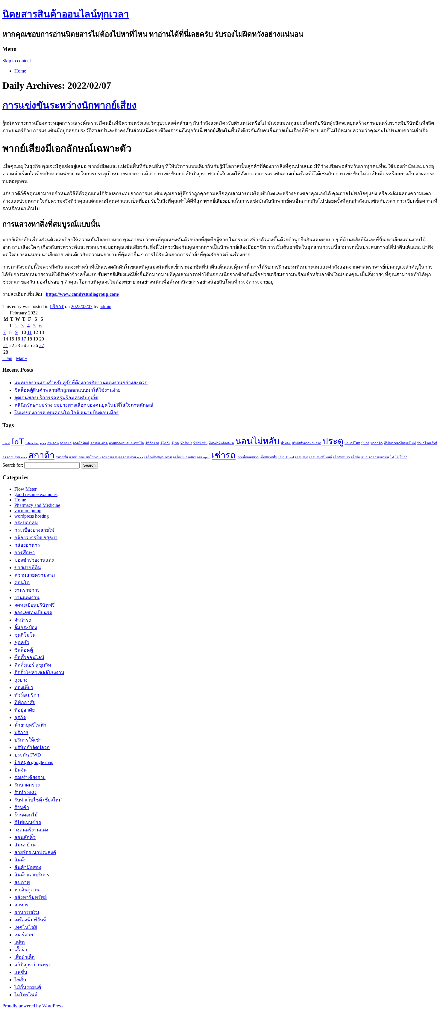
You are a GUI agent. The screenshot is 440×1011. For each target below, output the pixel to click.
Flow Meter (25, 489)
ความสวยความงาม (34, 575)
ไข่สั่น (20, 979)
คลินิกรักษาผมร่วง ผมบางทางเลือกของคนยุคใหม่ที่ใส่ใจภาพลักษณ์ (84, 405)
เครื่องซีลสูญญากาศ (158, 457)
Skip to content (16, 60)
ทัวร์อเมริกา (26, 694)
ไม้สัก (403, 457)
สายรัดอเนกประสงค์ (35, 852)
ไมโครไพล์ (25, 994)
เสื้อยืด (355, 457)
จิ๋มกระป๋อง (25, 627)
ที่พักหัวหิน (200, 443)
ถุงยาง (21, 679)
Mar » (21, 358)
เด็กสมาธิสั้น (268, 457)
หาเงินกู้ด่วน (27, 889)
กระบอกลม (26, 522)
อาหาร (21, 904)
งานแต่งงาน (27, 597)
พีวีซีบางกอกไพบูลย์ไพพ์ (400, 443)
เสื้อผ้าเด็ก (24, 957)
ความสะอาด (99, 443)
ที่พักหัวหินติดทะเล (221, 443)
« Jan (7, 358)
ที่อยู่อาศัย (24, 709)
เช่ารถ (224, 455)
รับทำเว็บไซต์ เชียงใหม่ (38, 799)
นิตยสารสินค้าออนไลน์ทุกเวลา (65, 14)
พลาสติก (377, 443)
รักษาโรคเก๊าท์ (427, 443)
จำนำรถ (22, 620)
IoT (17, 441)
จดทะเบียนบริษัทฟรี (34, 605)
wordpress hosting (31, 516)
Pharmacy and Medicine (37, 505)
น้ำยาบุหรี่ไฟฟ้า (30, 724)
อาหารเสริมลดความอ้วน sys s (122, 457)
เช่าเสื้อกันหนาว (248, 457)
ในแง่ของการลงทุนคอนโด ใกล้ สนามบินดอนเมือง (66, 412)
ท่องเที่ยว (23, 687)
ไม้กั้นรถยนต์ (27, 987)
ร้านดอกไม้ (26, 814)
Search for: (12, 465)
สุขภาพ (22, 882)
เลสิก (19, 942)
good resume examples (35, 494)
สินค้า (20, 859)
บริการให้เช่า (28, 739)
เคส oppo (203, 457)
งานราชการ (27, 590)
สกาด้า (41, 455)
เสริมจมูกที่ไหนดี (320, 457)
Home (20, 70)
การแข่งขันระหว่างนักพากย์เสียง (69, 105)
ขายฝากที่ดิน (27, 567)
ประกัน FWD (27, 754)
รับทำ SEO (25, 792)
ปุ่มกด (365, 443)
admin (105, 306)
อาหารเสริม (26, 912)
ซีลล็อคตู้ (23, 650)
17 (23, 338)
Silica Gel (32, 443)
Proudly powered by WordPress (32, 1005)
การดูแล (66, 443)
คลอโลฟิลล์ (81, 443)
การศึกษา (24, 552)
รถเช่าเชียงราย (29, 777)
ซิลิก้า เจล (152, 443)
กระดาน (53, 443)
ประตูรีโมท (352, 443)
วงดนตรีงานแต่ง (31, 829)
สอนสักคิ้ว (25, 837)
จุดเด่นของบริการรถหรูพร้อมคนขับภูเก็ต (56, 397)
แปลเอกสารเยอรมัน (375, 457)
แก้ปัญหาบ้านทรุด (32, 964)
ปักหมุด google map (33, 762)
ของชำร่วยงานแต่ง (34, 560)
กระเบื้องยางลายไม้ (34, 530)
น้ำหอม (286, 443)
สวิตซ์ (73, 457)
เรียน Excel (286, 457)
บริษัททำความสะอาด (306, 443)
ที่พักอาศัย (24, 702)
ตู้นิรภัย (165, 443)
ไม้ (397, 457)
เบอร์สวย (23, 934)
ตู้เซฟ (175, 443)
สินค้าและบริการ (31, 874)
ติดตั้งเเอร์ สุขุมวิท (32, 665)
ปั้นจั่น (20, 769)
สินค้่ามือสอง (27, 867)
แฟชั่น (20, 972)
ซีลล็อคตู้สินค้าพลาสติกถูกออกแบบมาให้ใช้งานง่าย (67, 390)
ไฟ (392, 457)
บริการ (57, 306)
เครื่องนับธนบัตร (184, 457)
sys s (43, 443)
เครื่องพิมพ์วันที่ (30, 919)
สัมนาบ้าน (25, 844)
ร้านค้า (21, 807)
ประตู (332, 441)
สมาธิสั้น (62, 457)
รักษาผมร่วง (27, 784)
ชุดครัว (21, 642)
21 (5, 345)
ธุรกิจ (20, 717)
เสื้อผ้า (20, 949)
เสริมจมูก (301, 457)
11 (29, 332)
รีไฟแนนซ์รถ (27, 822)
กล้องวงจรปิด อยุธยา (35, 537)
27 (41, 345)
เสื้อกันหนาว (341, 457)
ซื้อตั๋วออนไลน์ (29, 657)
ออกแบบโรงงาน (89, 457)
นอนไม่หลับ (257, 441)
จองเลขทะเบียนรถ (33, 612)
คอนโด (22, 582)
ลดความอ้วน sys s (14, 457)
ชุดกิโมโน (25, 635)
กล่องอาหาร (27, 545)
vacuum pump (27, 510)
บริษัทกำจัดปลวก (32, 747)
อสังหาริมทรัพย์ (30, 897)
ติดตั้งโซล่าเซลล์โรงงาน (39, 672)
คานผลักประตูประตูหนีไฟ (126, 443)
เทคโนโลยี (25, 927)
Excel (6, 443)
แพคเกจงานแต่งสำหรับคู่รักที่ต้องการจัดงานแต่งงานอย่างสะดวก (81, 382)
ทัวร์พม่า (186, 443)
